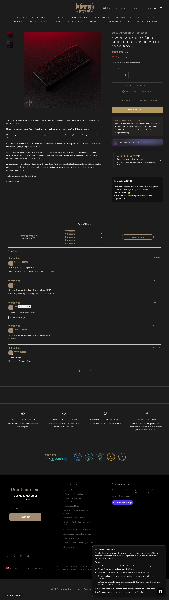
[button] (118, 52)
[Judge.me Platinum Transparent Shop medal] (89, 457)
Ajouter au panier (137, 85)
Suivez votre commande (72, 538)
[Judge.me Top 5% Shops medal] (122, 457)
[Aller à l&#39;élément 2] (10, 44)
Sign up (25, 517)
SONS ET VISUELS (145, 17)
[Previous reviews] (114, 160)
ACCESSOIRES (75, 21)
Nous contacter (68, 547)
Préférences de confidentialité (74, 518)
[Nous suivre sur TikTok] (28, 556)
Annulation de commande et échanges (77, 534)
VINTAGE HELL (94, 21)
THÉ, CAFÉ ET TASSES (39, 21)
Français (136, 8)
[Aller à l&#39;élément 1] (10, 35)
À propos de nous (69, 490)
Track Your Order (147, 21)
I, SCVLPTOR (38, 17)
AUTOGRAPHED (123, 17)
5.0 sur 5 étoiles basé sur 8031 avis (90, 589)
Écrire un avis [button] (138, 237)
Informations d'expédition (73, 494)
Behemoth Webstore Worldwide (129, 33)
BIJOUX (59, 21)
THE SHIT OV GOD (102, 17)
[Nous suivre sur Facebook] (7, 556)
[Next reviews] (160, 160)
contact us (116, 592)
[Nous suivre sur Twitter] (14, 556)
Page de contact (120, 199)
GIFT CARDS (21, 17)
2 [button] (83, 371)
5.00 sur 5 (38, 236)
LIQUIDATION (114, 21)
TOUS (129, 21)
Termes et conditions (71, 506)
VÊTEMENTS (17, 21)
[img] (14, 258)
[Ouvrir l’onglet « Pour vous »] (160, 591)
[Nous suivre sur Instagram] (21, 556)
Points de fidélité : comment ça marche (78, 543)
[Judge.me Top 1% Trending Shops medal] (111, 457)
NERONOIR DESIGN (77, 17)
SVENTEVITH (56, 17)
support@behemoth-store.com (140, 196)
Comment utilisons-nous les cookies (76, 530)
